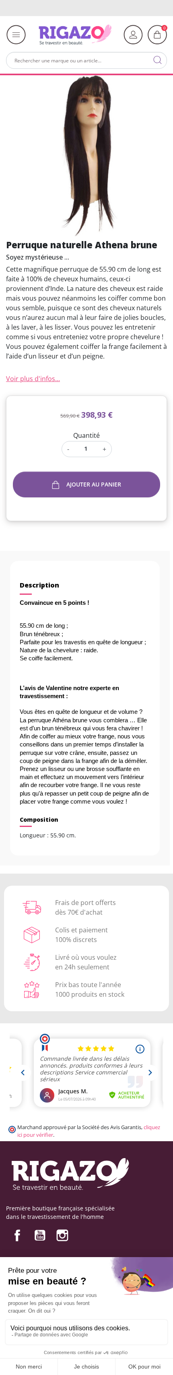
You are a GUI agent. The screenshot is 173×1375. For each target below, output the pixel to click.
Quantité (86, 435)
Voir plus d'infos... (33, 378)
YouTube (40, 1235)
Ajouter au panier (93, 484)
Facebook (17, 1235)
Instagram (62, 1235)
